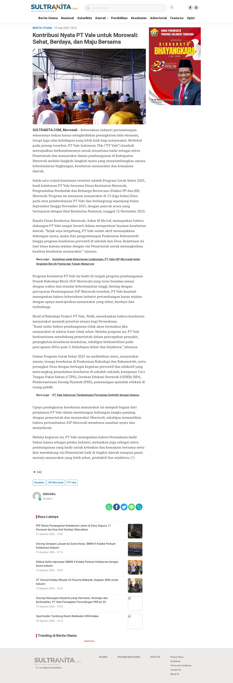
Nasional (67, 18)
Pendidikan (119, 18)
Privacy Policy (176, 657)
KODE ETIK (155, 657)
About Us (174, 674)
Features (177, 18)
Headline (39, 482)
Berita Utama (48, 18)
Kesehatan (139, 18)
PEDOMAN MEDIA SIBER (129, 657)
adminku (49, 494)
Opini (191, 18)
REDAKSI (103, 657)
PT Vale (72, 482)
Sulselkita (84, 18)
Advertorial (158, 18)
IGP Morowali (55, 482)
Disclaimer (175, 661)
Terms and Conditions (180, 665)
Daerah (100, 18)
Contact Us (175, 669)
